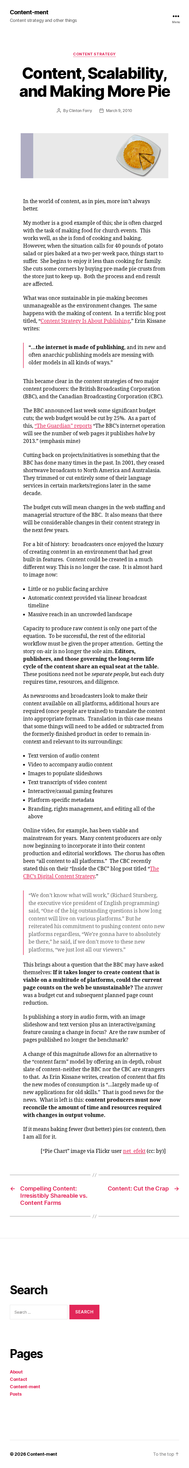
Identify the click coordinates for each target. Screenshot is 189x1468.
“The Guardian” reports (63, 426)
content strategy (94, 54)
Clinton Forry (80, 110)
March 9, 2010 (119, 110)
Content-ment (29, 12)
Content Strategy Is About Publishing (85, 321)
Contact (18, 1379)
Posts (16, 1394)
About (16, 1371)
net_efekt (134, 1151)
